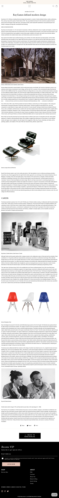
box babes (27, 11)
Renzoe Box (4, 472)
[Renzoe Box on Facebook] (5, 491)
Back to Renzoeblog (30, 435)
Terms (32, 483)
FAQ (31, 472)
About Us (32, 476)
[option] (29, 2)
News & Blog (33, 479)
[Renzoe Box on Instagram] (2, 491)
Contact (32, 474)
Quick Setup (33, 481)
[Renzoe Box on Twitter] (8, 491)
